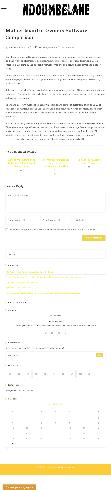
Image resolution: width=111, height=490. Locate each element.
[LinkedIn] (45, 374)
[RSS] (89, 374)
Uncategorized (47, 47)
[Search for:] (55, 253)
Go (99, 355)
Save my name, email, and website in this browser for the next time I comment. (52, 229)
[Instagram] (65, 333)
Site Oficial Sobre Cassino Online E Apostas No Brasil (29, 272)
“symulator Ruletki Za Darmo (18, 287)
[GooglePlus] (59, 333)
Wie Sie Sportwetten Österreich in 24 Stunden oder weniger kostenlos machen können (45, 277)
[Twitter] (45, 333)
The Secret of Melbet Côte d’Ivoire (89, 161)
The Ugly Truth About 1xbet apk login (22, 282)
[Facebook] (52, 333)
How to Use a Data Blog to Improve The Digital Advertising (21, 163)
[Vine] (72, 374)
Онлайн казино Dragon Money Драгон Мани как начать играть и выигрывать (42, 293)
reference (10, 139)
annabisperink (17, 47)
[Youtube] (80, 374)
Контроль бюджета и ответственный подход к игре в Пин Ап (55, 164)
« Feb (7, 449)
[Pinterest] (54, 374)
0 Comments (68, 47)
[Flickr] (63, 374)
